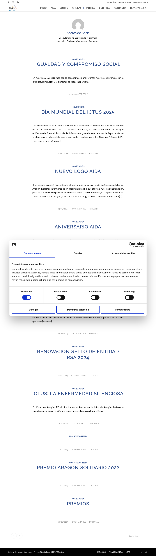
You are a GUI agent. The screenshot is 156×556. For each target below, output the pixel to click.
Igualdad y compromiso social (78, 64)
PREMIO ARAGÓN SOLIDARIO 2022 (78, 467)
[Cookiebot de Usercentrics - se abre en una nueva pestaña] (131, 244)
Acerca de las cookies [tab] (123, 253)
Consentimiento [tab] (32, 253)
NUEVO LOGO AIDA (78, 171)
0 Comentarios (79, 153)
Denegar (33, 309)
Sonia (85, 94)
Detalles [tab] (78, 253)
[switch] (61, 297)
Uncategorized (78, 436)
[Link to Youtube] (17, 2)
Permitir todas (122, 309)
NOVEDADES (78, 59)
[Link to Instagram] (13, 2)
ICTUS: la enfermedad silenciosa (78, 393)
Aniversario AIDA (78, 226)
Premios (78, 503)
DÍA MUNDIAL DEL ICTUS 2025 (78, 112)
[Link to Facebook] (8, 2)
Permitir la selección (78, 309)
